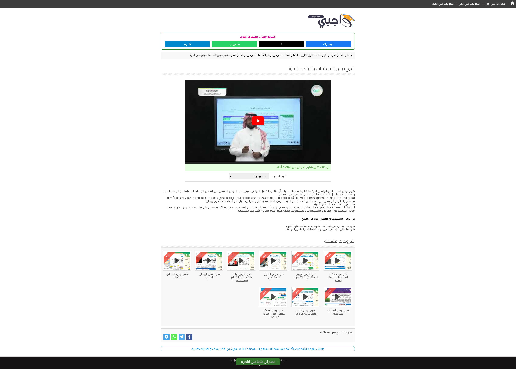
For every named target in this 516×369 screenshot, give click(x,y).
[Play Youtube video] (258, 121)
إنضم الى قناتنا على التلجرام (258, 362)
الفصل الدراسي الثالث (443, 3)
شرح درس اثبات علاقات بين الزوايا (306, 312)
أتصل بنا (234, 360)
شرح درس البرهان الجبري (210, 275)
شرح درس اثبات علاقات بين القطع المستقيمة (242, 277)
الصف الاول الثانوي (310, 55)
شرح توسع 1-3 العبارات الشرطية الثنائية (338, 277)
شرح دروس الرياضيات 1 (270, 55)
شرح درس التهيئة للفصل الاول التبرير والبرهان (274, 313)
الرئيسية (512, 3)
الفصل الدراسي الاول (495, 3)
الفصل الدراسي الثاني (469, 3)
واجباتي (349, 55)
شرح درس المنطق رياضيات (177, 275)
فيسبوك (328, 44)
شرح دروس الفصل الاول (243, 55)
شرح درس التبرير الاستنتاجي (274, 275)
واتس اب (234, 44)
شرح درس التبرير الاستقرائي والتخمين (306, 275)
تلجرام (187, 44)
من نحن (282, 360)
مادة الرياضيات (291, 55)
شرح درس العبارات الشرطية (338, 312)
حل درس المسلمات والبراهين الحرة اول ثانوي (328, 218)
